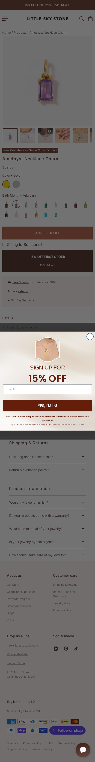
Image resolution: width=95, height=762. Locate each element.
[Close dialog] (90, 336)
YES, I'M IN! (47, 405)
